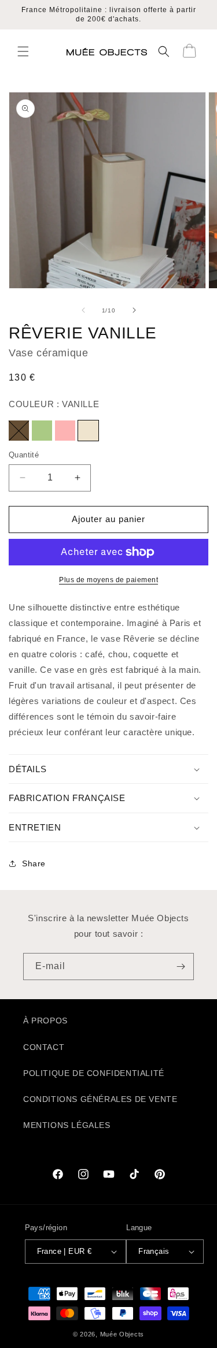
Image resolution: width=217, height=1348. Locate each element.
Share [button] (34, 863)
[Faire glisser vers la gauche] (83, 310)
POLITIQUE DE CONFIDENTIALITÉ (93, 1073)
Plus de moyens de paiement (108, 580)
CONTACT (43, 1047)
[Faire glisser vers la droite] (134, 310)
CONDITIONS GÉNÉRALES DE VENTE (100, 1099)
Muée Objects (122, 1334)
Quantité (24, 454)
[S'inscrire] (180, 966)
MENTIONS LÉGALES (67, 1125)
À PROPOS (45, 1020)
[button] (23, 51)
